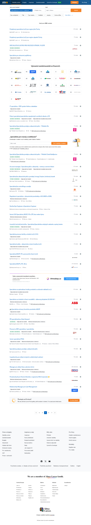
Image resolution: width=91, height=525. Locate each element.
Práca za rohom (19, 493)
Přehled (49, 435)
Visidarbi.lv (42, 493)
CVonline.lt (42, 485)
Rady (25, 445)
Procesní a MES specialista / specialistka (22, 329)
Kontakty (71, 444)
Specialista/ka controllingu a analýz (20, 186)
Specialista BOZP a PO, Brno (18, 264)
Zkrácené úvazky (7, 448)
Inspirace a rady (29, 432)
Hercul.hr (54, 491)
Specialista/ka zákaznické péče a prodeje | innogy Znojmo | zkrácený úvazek (32, 176)
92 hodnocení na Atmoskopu (38, 258)
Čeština (72, 466)
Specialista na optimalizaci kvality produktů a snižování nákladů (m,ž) (31, 289)
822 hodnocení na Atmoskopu (40, 181)
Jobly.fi (65, 485)
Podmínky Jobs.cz (24, 148)
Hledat (76, 10)
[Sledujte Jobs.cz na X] (45, 461)
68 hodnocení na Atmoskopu (53, 361)
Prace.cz (18, 491)
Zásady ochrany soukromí (31, 466)
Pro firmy (84, 2)
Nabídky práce (16, 2)
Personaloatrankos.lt (44, 497)
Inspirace (31, 2)
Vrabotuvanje (55, 489)
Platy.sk (30, 495)
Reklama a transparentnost (60, 466)
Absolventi (5, 443)
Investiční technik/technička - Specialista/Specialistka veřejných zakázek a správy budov (36, 224)
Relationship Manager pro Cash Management (23, 387)
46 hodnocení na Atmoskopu (44, 314)
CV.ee (41, 489)
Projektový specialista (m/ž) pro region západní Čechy (26, 37)
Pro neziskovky (6, 450)
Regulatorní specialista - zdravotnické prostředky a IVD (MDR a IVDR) (31, 196)
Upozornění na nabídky (53, 440)
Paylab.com (30, 497)
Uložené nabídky (51, 437)
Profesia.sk (18, 487)
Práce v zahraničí (7, 455)
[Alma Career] (45, 510)
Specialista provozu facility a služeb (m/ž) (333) (24, 234)
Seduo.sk (30, 491)
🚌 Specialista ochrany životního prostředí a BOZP (25, 309)
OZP (3, 453)
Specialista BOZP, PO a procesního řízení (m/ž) (24, 254)
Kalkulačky (27, 453)
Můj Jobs (49, 432)
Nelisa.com (18, 499)
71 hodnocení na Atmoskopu (38, 371)
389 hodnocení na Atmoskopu (39, 130)
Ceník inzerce (72, 440)
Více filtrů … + (69, 15)
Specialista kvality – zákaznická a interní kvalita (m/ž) (26, 244)
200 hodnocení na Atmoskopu (38, 304)
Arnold (29, 485)
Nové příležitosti (28, 437)
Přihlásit (74, 2)
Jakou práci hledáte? (15, 7)
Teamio (30, 487)
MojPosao (54, 485)
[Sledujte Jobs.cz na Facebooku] (41, 461)
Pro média (71, 450)
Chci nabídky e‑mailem (59, 143)
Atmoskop (18, 497)
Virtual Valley (55, 493)
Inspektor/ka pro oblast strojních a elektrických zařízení (26, 357)
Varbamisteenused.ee (45, 501)
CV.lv (41, 487)
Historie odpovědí (51, 443)
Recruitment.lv (43, 499)
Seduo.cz (30, 489)
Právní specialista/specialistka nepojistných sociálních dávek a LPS (30, 116)
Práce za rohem (19, 495)
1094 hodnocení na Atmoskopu (40, 391)
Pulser (53, 495)
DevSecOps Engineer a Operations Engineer (23, 206)
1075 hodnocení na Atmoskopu (33, 191)
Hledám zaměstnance (74, 435)
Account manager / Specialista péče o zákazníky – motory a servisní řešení (32, 167)
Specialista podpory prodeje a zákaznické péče (23, 349)
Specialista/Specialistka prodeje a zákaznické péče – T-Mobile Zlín (29, 126)
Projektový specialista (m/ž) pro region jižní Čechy (25, 29)
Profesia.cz (18, 489)
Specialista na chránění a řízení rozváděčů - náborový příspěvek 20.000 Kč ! (32, 299)
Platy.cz (30, 493)
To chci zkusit (74, 400)
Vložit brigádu (72, 437)
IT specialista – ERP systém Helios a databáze (23, 106)
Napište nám (72, 447)
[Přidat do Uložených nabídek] (80, 29)
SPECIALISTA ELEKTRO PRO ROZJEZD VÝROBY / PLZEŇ (27, 45)
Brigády (24, 2)
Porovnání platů (28, 450)
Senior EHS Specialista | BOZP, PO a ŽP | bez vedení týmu (27, 214)
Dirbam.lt (42, 491)
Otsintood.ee (43, 495)
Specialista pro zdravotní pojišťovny (20, 55)
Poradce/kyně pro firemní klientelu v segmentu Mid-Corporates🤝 (30, 377)
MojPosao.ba (55, 487)
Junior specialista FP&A (17, 339)
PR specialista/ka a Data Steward (20, 319)
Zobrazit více (16, 148)
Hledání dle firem (6, 445)
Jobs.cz (18, 485)
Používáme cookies (16, 466)
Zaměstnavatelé (40, 2)
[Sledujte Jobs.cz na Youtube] (49, 461)
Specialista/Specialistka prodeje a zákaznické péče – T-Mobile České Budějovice (33, 154)
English (78, 466)
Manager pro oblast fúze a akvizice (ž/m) (22, 367)
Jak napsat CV (28, 448)
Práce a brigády (7, 432)
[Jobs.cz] (5, 2)
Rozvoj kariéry (28, 443)
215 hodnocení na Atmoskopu (55, 381)
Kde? (47, 7)
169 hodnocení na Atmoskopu (52, 333)
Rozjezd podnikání (29, 440)
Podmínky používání (45, 466)
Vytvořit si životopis (54, 2)
